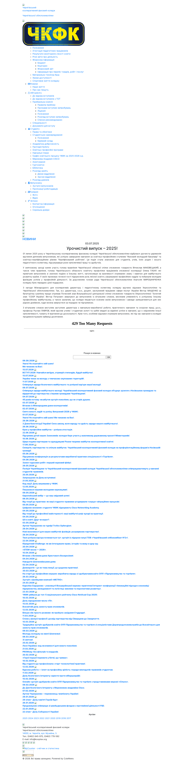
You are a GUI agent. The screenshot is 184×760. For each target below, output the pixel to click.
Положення (38, 48)
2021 (47, 718)
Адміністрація (39, 36)
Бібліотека (38, 168)
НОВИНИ (29, 239)
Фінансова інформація (43, 60)
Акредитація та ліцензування (47, 33)
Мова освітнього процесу (45, 42)
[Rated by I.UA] (28, 752)
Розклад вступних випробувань (53, 117)
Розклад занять (40, 171)
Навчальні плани (41, 153)
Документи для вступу (44, 126)
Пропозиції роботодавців (45, 189)
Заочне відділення (46, 177)
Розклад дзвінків (41, 180)
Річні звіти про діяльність (45, 57)
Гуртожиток (38, 165)
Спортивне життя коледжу (46, 81)
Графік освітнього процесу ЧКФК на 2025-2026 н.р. (58, 156)
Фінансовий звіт (45, 69)
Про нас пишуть (41, 90)
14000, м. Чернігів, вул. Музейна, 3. (40, 733)
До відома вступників (43, 96)
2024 (30, 718)
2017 (68, 718)
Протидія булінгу (41, 147)
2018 (63, 718)
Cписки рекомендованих (50, 120)
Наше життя (39, 87)
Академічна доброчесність (46, 144)
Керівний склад (45, 141)
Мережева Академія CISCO (46, 159)
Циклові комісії (40, 39)
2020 (52, 718)
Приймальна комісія (43, 102)
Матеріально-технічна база (46, 75)
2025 (25, 718)
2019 (58, 718)
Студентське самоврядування (47, 135)
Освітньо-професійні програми (48, 150)
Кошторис (42, 66)
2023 (36, 718)
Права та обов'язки (42, 132)
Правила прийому (46, 105)
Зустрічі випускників (43, 186)
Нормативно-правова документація (50, 45)
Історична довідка (42, 30)
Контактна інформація (43, 204)
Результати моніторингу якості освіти (51, 54)
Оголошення (39, 207)
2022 (41, 718)
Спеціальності (40, 123)
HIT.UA (25, 755)
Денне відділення (46, 174)
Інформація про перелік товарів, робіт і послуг (61, 72)
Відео (35, 198)
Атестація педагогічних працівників (50, 51)
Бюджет (42, 63)
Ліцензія (42, 111)
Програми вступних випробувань (54, 108)
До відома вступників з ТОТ (46, 99)
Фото (35, 195)
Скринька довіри (41, 210)
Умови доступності (42, 78)
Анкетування (39, 162)
